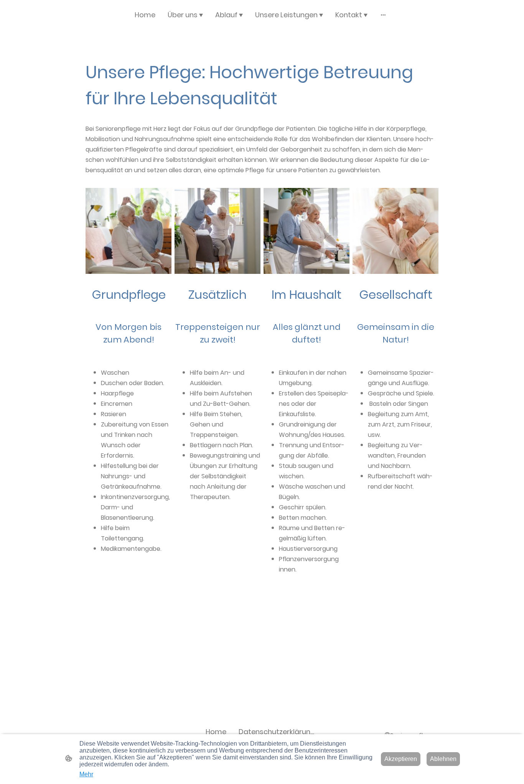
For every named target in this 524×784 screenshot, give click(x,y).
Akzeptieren (400, 759)
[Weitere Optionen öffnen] (383, 15)
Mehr (86, 774)
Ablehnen (443, 759)
